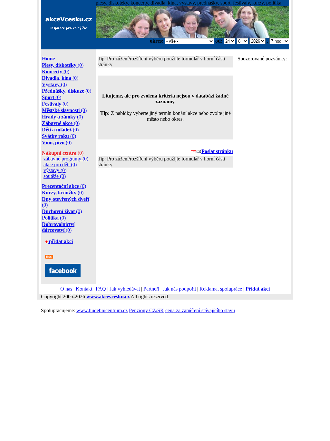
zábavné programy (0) (66, 158)
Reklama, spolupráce (220, 289)
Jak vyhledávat (125, 289)
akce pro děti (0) (60, 164)
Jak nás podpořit (179, 289)
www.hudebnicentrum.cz (102, 310)
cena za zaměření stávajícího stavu (200, 310)
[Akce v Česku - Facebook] (63, 275)
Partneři (151, 289)
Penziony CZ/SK (146, 310)
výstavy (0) (55, 170)
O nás (66, 289)
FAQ (101, 289)
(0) (62, 65)
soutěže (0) (55, 176)
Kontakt (84, 289)
